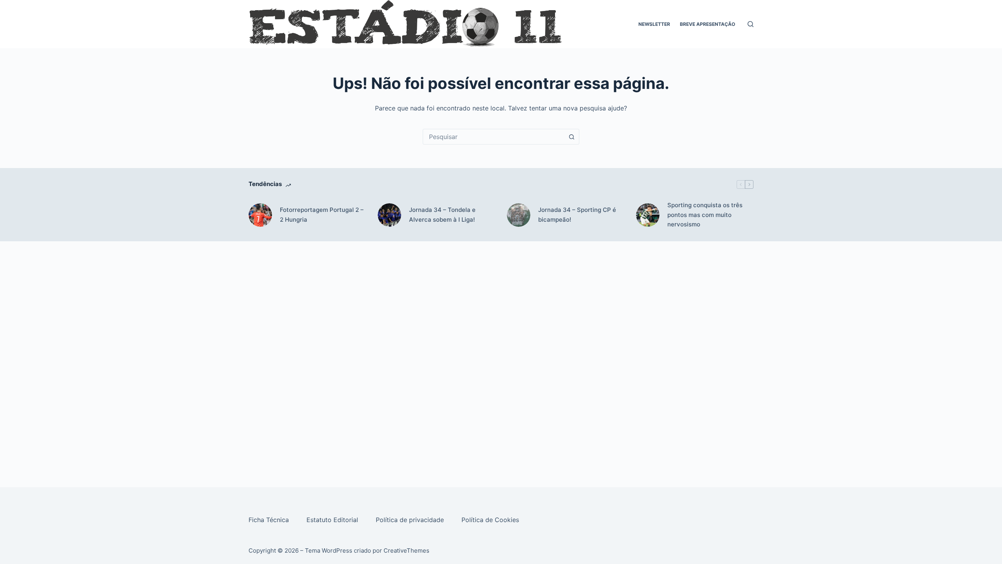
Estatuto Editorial (333, 520)
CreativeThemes (406, 550)
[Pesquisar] (750, 24)
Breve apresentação (707, 24)
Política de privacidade (411, 520)
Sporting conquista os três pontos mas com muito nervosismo (704, 214)
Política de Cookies (491, 520)
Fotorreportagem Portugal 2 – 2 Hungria (322, 214)
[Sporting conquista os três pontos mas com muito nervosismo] (648, 215)
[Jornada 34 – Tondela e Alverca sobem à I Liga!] (389, 215)
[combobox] (493, 137)
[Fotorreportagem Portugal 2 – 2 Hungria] (260, 215)
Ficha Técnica (270, 520)
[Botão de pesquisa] (571, 136)
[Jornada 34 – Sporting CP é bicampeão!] (518, 215)
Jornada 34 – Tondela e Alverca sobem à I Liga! (442, 214)
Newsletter (654, 24)
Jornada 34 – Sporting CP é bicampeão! (577, 214)
